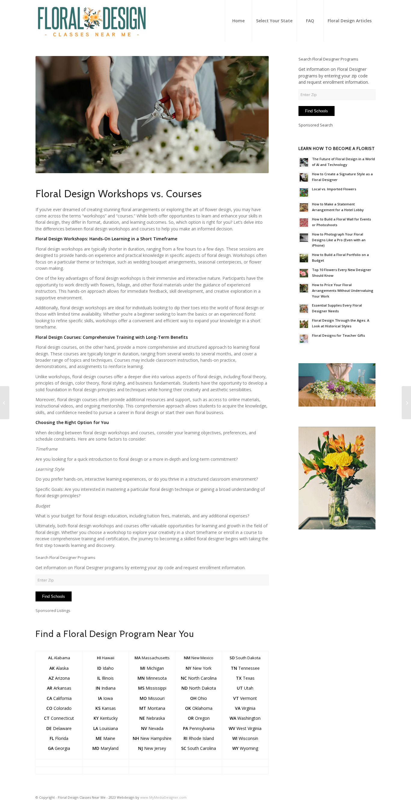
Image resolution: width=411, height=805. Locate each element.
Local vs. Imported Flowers (334, 189)
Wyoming (245, 748)
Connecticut (59, 718)
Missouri (152, 698)
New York (199, 668)
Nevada (152, 728)
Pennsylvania (199, 728)
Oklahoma (198, 708)
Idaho (105, 668)
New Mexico (198, 657)
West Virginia (245, 728)
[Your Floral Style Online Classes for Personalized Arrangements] (406, 402)
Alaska (59, 668)
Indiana (106, 688)
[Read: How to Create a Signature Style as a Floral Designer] (303, 177)
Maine (105, 738)
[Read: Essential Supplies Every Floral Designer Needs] (303, 308)
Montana (152, 708)
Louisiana (105, 728)
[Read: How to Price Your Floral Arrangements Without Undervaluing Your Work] (303, 288)
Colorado (59, 708)
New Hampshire (152, 738)
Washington (245, 718)
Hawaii (105, 657)
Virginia (245, 708)
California (59, 698)
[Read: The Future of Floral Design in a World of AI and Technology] (303, 162)
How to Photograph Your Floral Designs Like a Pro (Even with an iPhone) (339, 240)
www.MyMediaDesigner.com (163, 797)
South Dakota (245, 657)
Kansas (105, 708)
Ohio (198, 698)
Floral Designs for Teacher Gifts (338, 335)
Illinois (105, 678)
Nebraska (152, 718)
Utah (245, 688)
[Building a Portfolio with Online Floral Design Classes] (4, 402)
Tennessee (245, 668)
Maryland (105, 748)
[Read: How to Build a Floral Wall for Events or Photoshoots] (303, 222)
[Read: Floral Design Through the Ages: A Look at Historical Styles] (303, 323)
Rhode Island (199, 738)
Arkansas (59, 688)
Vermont (245, 698)
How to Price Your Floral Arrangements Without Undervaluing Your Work (342, 290)
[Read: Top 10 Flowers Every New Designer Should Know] (303, 273)
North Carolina (199, 678)
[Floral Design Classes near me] (92, 21)
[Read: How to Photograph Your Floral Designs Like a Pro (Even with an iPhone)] (303, 237)
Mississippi (152, 688)
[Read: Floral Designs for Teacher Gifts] (303, 338)
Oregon (199, 718)
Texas (245, 678)
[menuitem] (238, 21)
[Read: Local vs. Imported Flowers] (303, 192)
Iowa (105, 698)
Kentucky (106, 718)
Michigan (152, 668)
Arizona (59, 678)
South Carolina (198, 748)
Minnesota (152, 678)
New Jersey (152, 748)
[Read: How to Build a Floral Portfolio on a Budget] (303, 258)
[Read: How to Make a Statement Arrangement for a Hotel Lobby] (303, 207)
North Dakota (198, 688)
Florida (59, 738)
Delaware (59, 728)
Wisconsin (245, 738)
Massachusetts (152, 657)
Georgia (59, 748)
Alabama (59, 657)
